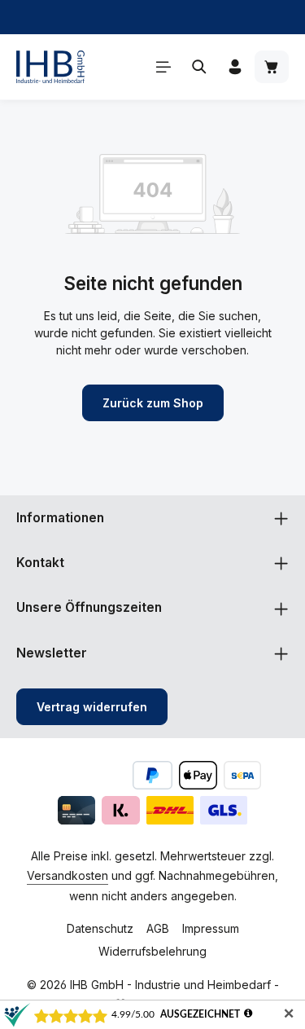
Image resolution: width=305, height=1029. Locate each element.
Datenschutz (100, 928)
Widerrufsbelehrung (152, 951)
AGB (157, 928)
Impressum (210, 928)
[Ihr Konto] (235, 67)
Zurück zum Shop (152, 403)
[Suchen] (199, 67)
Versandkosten (67, 875)
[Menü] (163, 67)
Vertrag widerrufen (92, 707)
